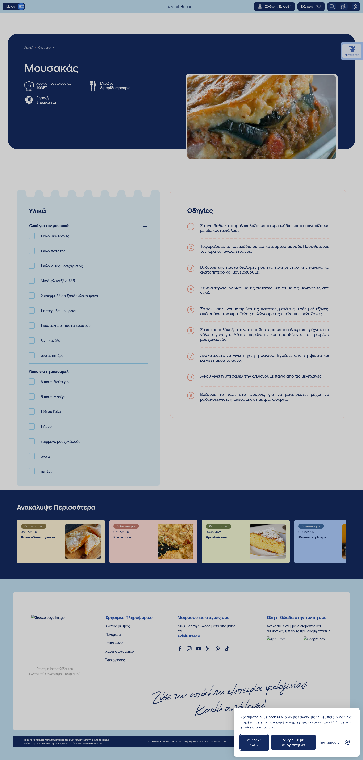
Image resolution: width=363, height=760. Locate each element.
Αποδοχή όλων (254, 742)
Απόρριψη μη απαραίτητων (293, 742)
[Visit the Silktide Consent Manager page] (348, 742)
